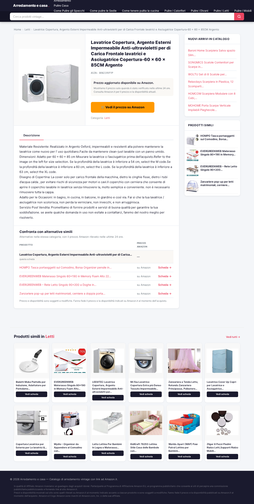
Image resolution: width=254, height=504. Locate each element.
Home (17, 29)
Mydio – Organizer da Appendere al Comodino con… (68, 447)
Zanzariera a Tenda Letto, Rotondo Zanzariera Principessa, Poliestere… (183, 385)
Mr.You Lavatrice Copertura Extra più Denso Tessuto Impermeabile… (145, 385)
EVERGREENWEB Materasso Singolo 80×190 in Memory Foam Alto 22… (65, 276)
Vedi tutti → (233, 336)
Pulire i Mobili (242, 10)
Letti (27, 29)
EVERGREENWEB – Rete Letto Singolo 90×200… (218, 168)
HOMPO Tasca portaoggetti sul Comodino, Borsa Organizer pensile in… (65, 267)
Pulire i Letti (221, 10)
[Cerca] (239, 16)
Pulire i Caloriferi (175, 10)
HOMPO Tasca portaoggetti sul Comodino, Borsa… (217, 137)
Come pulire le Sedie (103, 10)
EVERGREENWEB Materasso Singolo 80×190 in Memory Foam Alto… (69, 385)
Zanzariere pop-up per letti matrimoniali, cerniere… (216, 183)
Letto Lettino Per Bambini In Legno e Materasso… (107, 446)
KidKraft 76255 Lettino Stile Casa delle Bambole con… (144, 447)
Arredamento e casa (31, 5)
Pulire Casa (61, 5)
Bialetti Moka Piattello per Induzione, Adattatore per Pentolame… (31, 385)
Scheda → (164, 267)
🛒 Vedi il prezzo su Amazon (122, 107)
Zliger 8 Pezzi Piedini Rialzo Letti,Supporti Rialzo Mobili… (222, 447)
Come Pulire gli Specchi (69, 10)
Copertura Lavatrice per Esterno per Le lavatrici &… (31, 446)
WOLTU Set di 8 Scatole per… (207, 74)
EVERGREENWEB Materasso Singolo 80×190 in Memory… (217, 152)
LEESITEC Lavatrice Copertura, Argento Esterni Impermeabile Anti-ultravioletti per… (107, 386)
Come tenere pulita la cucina (140, 10)
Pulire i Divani (199, 10)
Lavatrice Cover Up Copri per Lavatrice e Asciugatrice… (221, 385)
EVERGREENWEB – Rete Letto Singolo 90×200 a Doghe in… (57, 284)
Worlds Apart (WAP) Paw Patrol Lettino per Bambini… (183, 447)
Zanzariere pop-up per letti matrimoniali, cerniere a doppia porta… (62, 293)
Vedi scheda (31, 394)
